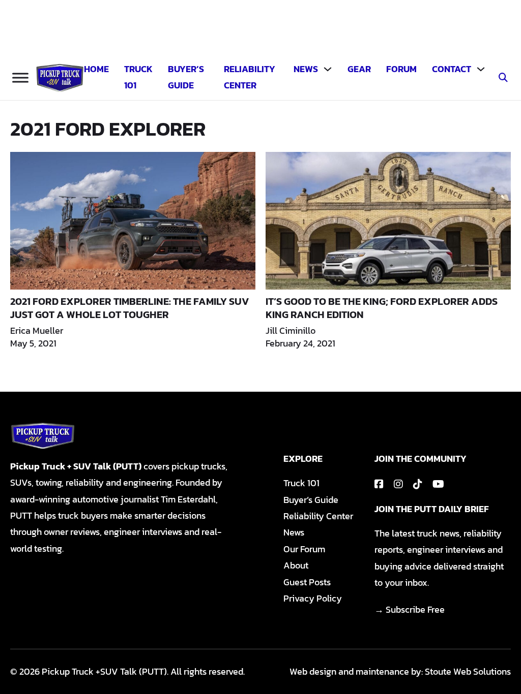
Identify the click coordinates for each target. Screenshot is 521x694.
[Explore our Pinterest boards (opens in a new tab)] (417, 484)
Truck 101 (138, 77)
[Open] (20, 78)
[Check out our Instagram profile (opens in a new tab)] (398, 484)
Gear (359, 69)
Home (96, 69)
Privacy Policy (312, 598)
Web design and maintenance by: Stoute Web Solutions (400, 671)
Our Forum (304, 549)
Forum (401, 69)
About (295, 565)
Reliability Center (249, 77)
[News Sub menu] (327, 69)
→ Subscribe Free (409, 609)
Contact (451, 69)
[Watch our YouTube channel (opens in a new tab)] (438, 484)
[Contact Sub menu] (480, 69)
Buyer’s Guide (186, 77)
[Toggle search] (503, 77)
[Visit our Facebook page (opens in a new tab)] (379, 484)
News (306, 69)
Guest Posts (307, 582)
